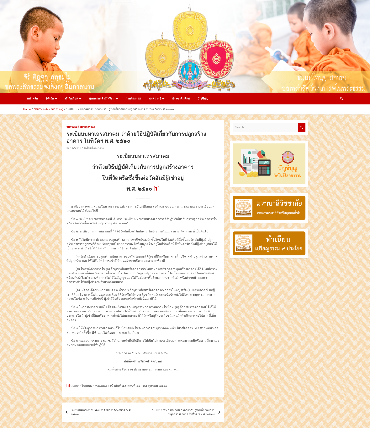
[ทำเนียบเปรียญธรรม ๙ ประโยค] (269, 233)
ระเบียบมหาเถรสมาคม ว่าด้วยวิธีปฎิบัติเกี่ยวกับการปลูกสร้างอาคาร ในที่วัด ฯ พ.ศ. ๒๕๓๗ (183, 412)
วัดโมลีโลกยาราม (93, 148)
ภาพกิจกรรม (133, 98)
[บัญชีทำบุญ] (269, 145)
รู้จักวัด (49, 98)
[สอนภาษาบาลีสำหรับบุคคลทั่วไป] (269, 197)
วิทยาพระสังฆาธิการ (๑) (80, 126)
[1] (156, 189)
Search (301, 127)
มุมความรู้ (155, 98)
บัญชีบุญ (203, 98)
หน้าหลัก (32, 98)
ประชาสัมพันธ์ (181, 98)
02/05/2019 (73, 148)
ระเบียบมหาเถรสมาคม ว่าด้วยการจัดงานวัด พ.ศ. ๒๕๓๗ (101, 412)
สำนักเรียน (71, 98)
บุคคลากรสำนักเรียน (101, 98)
